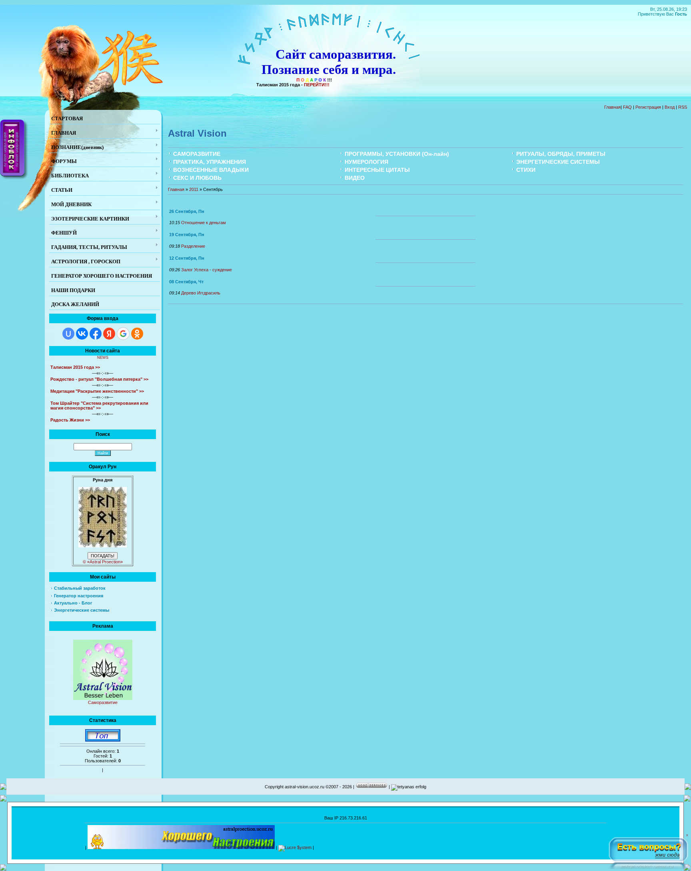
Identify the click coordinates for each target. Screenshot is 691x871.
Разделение (193, 246)
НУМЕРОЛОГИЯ (366, 162)
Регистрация (648, 107)
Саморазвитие (103, 702)
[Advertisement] (460, 846)
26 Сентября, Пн (186, 211)
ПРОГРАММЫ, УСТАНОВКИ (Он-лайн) (397, 154)
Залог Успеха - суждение (206, 269)
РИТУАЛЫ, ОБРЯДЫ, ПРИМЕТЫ (560, 154)
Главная (612, 107)
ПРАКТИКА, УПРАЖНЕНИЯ (209, 162)
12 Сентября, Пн (186, 258)
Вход (670, 107)
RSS (682, 107)
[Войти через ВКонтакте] (82, 334)
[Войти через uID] (68, 334)
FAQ (627, 107)
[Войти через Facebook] (96, 334)
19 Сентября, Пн (186, 234)
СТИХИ (525, 170)
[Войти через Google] (123, 333)
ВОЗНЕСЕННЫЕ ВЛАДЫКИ (211, 170)
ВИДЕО (355, 178)
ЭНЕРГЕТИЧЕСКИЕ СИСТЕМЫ (558, 162)
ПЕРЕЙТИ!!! (317, 84)
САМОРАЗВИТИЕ (196, 154)
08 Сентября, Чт (186, 281)
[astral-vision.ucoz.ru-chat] (648, 851)
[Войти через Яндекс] (109, 334)
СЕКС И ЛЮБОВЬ (197, 178)
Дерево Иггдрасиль (200, 292)
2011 (193, 189)
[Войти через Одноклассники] (137, 334)
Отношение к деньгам (203, 222)
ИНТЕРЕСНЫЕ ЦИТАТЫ (377, 170)
